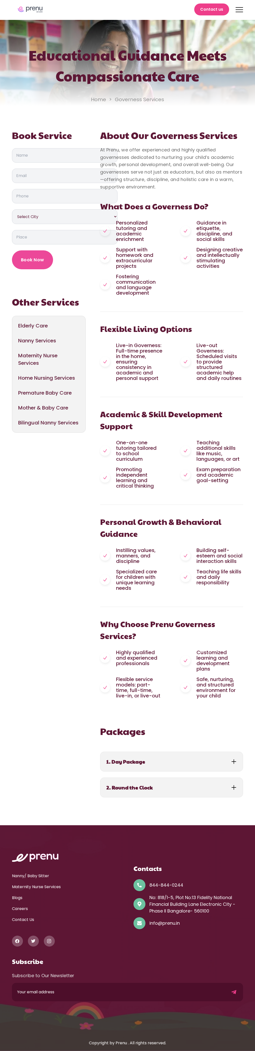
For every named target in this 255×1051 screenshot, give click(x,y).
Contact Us (23, 919)
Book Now (32, 260)
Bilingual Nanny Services (48, 422)
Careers (20, 909)
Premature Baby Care (45, 392)
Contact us (211, 9)
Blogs (17, 898)
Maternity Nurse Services (38, 359)
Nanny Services (37, 340)
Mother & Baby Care (43, 407)
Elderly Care (33, 325)
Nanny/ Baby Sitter (30, 876)
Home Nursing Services (46, 377)
